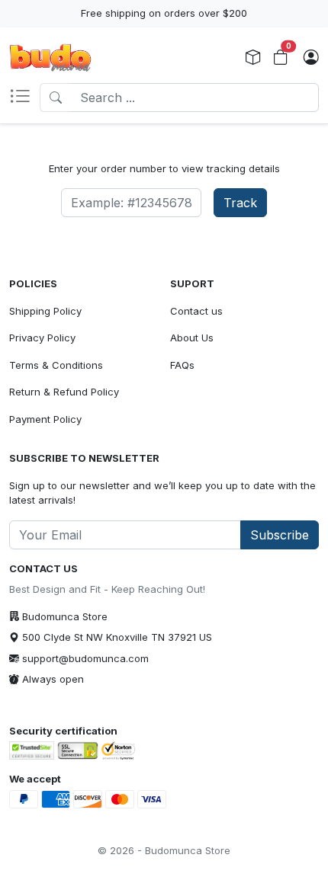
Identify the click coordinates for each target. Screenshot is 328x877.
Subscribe (279, 535)
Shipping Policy (45, 311)
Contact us (196, 311)
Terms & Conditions (56, 365)
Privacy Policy (42, 337)
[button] (24, 97)
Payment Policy (45, 419)
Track (240, 202)
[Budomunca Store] (50, 58)
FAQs (182, 365)
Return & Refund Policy (64, 392)
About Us (192, 337)
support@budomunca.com (85, 658)
